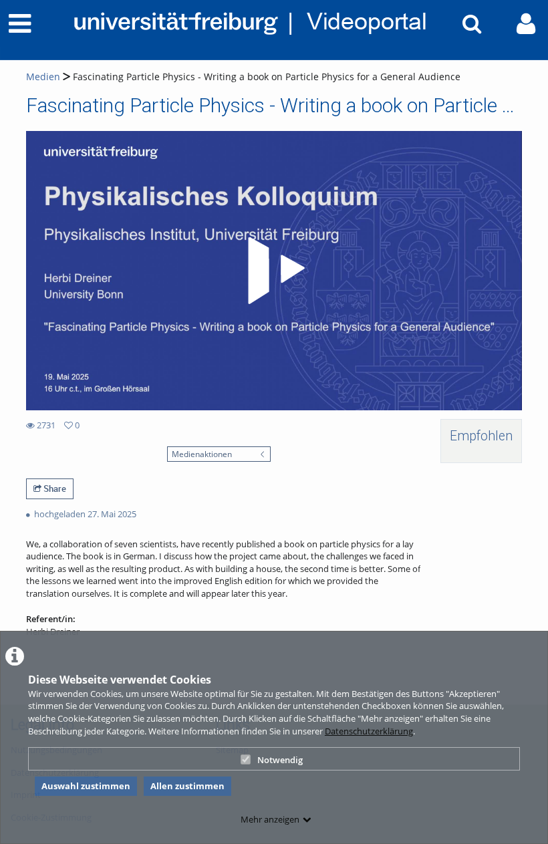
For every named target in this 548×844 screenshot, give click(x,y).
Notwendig (280, 760)
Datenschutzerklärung (369, 731)
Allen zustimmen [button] (187, 786)
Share (53, 488)
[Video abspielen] (274, 270)
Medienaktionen (202, 453)
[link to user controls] (526, 23)
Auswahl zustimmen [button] (85, 786)
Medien (43, 76)
